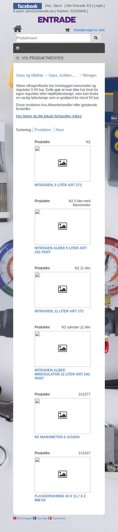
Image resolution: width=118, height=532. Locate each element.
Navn (60, 130)
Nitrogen (90, 75)
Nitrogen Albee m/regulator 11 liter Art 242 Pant (62, 374)
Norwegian (24, 518)
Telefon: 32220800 (71, 11)
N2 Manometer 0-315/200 (57, 437)
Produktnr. (43, 130)
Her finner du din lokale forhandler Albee (49, 116)
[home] (17, 29)
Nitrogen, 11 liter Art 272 (59, 311)
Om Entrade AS (79, 6)
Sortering (23, 130)
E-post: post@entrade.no (34, 11)
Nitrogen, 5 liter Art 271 (58, 185)
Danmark (58, 518)
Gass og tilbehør (29, 75)
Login (99, 6)
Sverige (42, 518)
